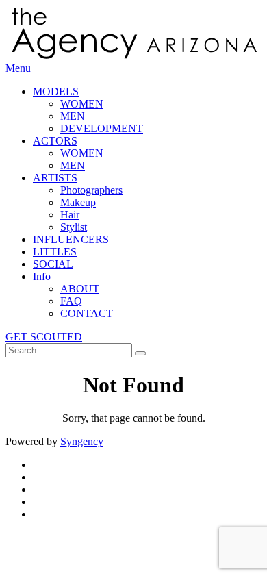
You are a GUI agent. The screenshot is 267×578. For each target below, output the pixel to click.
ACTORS (55, 141)
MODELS (56, 91)
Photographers (91, 190)
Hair (69, 215)
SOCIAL (53, 264)
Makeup (78, 202)
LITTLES (55, 251)
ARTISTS (55, 178)
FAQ (71, 301)
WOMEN (81, 104)
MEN (72, 116)
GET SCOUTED (43, 336)
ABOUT (79, 288)
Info (42, 276)
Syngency (81, 441)
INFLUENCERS (71, 239)
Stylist (73, 227)
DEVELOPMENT (101, 128)
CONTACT (86, 313)
